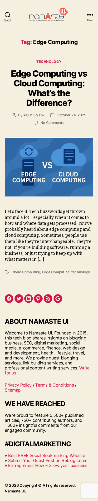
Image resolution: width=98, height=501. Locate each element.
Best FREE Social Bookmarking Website (46, 455)
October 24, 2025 (71, 115)
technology (80, 272)
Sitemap (13, 390)
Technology (48, 61)
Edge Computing (55, 272)
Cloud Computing (25, 272)
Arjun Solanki (34, 115)
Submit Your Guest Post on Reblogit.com (48, 460)
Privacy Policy (18, 385)
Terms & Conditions (54, 385)
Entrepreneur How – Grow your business (47, 465)
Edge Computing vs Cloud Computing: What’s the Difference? (49, 88)
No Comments (52, 122)
